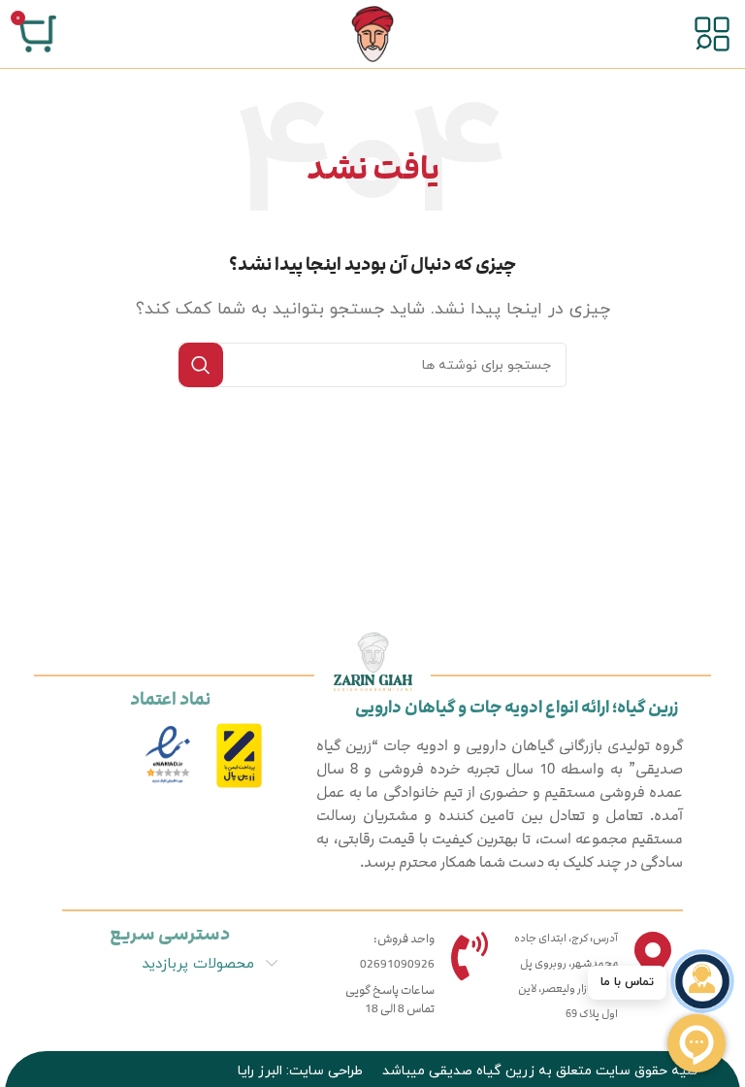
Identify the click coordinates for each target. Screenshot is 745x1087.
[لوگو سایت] (372, 33)
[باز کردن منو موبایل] (712, 34)
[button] (702, 981)
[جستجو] (200, 365)
